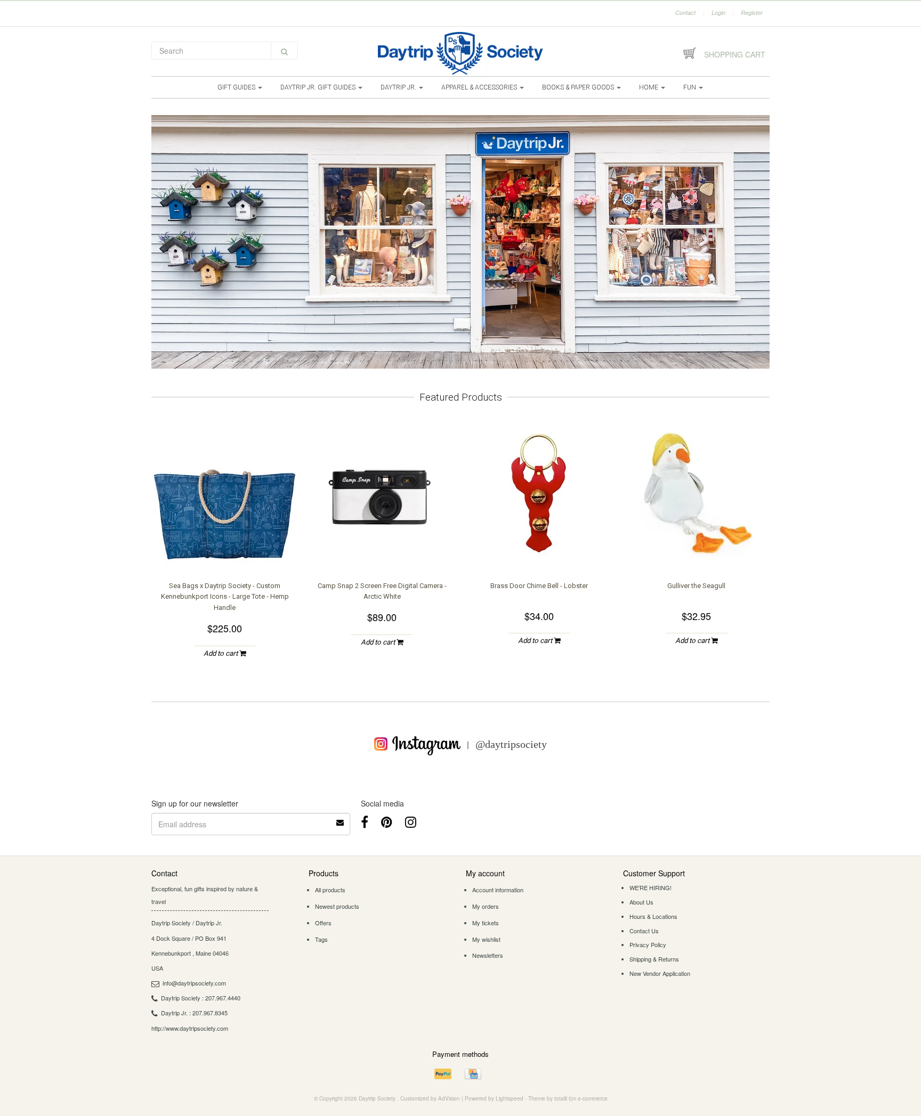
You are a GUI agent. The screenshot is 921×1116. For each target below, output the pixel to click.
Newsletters (487, 955)
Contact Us (644, 930)
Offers (323, 922)
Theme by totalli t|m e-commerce (568, 1098)
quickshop (225, 546)
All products (330, 889)
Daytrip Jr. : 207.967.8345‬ (194, 1012)
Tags (321, 939)
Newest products (337, 906)
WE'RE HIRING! (650, 887)
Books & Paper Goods (579, 87)
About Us (641, 902)
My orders (485, 906)
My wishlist (486, 939)
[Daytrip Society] (460, 53)
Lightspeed (509, 1098)
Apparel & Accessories (480, 87)
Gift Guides (237, 87)
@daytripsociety (511, 744)
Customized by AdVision (430, 1098)
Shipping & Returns (654, 959)
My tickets (485, 922)
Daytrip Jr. (399, 87)
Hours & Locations (653, 916)
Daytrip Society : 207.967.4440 (200, 997)
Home (649, 87)
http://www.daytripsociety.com (189, 1028)
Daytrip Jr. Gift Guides (318, 87)
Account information (497, 889)
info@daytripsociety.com (194, 983)
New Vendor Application (659, 973)
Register (752, 13)
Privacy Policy (647, 944)
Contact (685, 13)
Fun (690, 87)
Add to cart (221, 653)
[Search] (284, 51)
